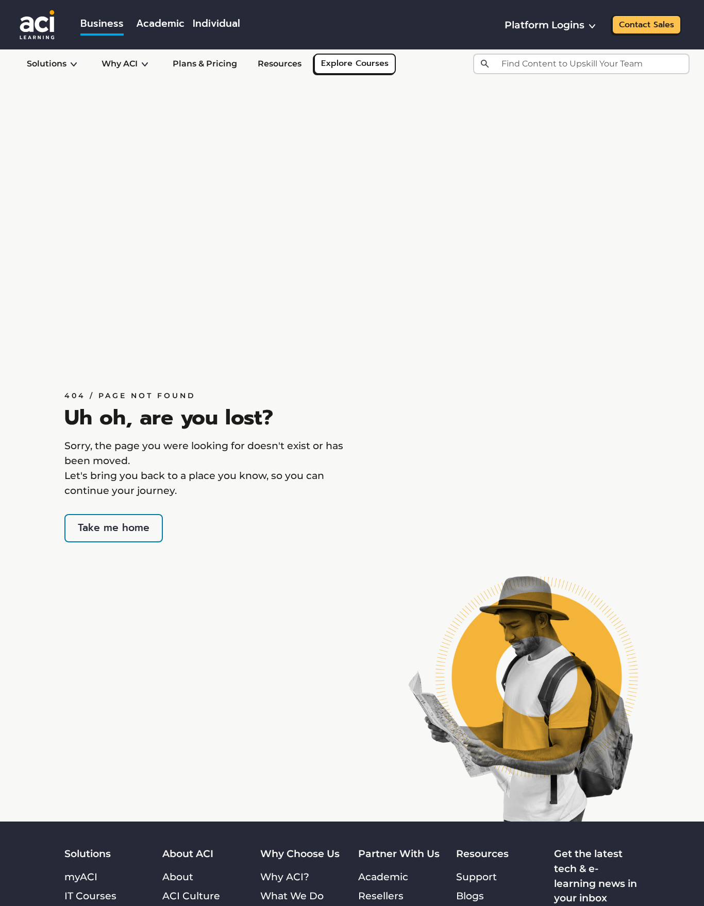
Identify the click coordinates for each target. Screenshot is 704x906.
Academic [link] (160, 23)
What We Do (292, 896)
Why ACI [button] (120, 64)
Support (476, 876)
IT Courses (90, 896)
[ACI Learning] (37, 23)
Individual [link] (216, 23)
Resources (279, 64)
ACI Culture (191, 896)
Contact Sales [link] (646, 25)
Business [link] (102, 23)
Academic (383, 876)
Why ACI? (284, 876)
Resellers (381, 896)
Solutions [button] (46, 64)
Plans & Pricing (205, 64)
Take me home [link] (113, 527)
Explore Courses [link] (355, 63)
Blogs (470, 896)
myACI (80, 876)
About (177, 876)
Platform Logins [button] (544, 25)
